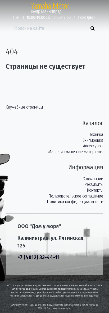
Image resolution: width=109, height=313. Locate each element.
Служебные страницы (24, 107)
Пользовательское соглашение (75, 196)
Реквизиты (93, 184)
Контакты (95, 190)
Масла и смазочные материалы (75, 151)
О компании (93, 178)
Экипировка (93, 140)
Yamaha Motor (50, 5)
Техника (96, 134)
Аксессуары (93, 145)
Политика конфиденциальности (75, 201)
